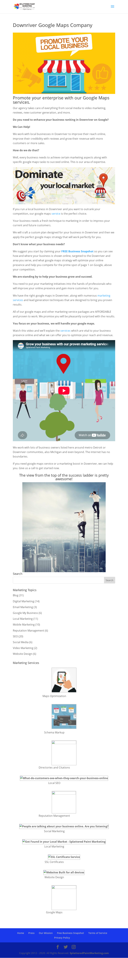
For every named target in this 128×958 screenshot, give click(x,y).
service (56, 213)
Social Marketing (54, 831)
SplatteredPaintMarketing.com (89, 953)
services (65, 330)
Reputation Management (28, 630)
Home (20, 933)
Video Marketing (23, 648)
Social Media (20, 642)
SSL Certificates (54, 862)
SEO (15, 636)
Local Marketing (23, 619)
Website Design (22, 654)
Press (31, 933)
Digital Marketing (23, 601)
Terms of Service (97, 933)
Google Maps (54, 912)
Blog (15, 595)
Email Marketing (23, 607)
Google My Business (25, 613)
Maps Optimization (54, 696)
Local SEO (54, 783)
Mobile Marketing (24, 624)
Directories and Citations (54, 767)
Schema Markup (54, 732)
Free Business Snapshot (70, 933)
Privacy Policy (62, 937)
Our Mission (46, 933)
